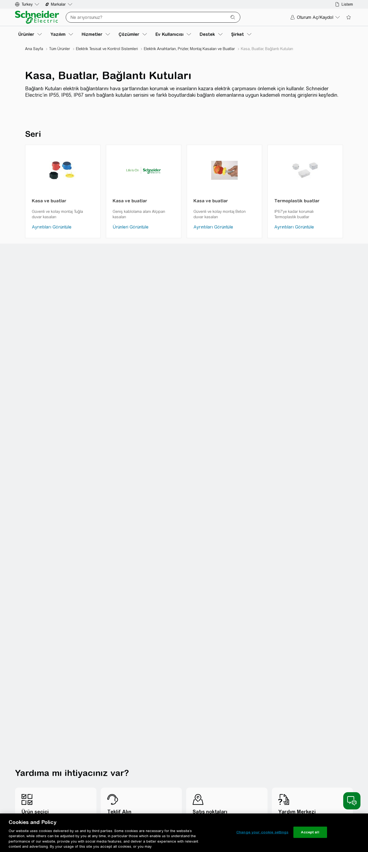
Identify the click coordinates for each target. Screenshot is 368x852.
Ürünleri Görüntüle (130, 227)
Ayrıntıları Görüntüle (51, 227)
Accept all (310, 832)
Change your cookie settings (262, 832)
